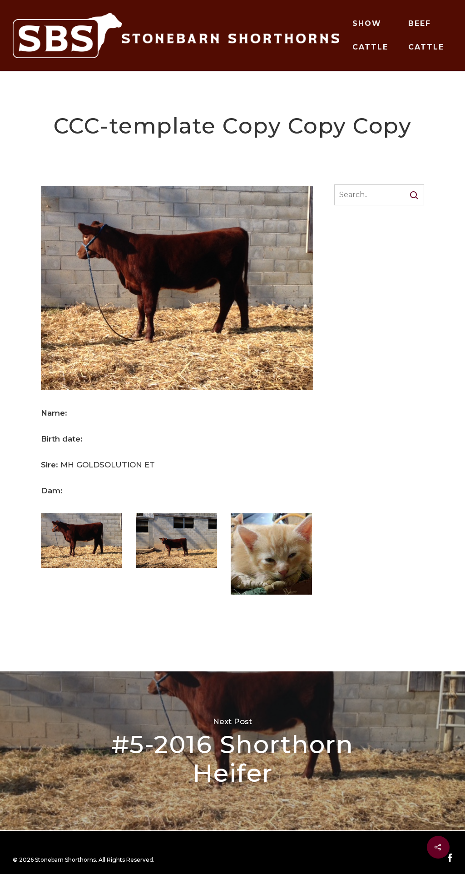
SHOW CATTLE (370, 35)
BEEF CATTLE (426, 35)
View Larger (81, 531)
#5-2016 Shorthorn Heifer (232, 750)
